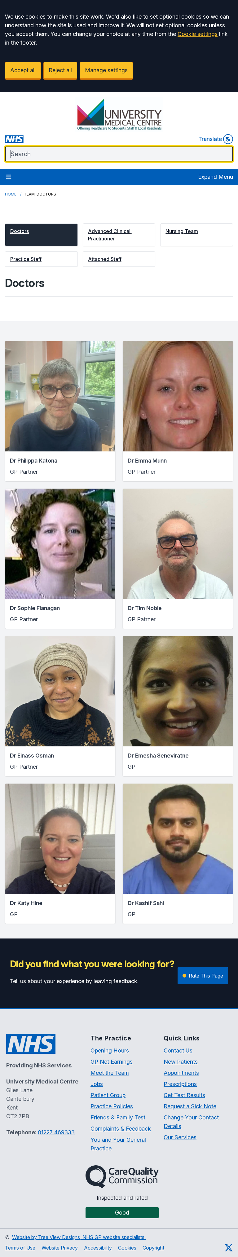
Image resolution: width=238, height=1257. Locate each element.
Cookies (127, 1248)
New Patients (181, 1061)
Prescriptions (180, 1084)
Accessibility (98, 1248)
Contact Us (178, 1050)
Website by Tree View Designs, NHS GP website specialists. (79, 1237)
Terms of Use (20, 1248)
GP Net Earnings (111, 1061)
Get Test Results (184, 1095)
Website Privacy (60, 1248)
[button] (41, 234)
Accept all (23, 70)
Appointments (181, 1073)
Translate (210, 139)
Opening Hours (109, 1050)
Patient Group (108, 1095)
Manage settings (106, 70)
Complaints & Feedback (120, 1128)
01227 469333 (56, 1132)
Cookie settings (198, 34)
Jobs (96, 1084)
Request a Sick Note (190, 1106)
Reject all (60, 70)
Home (10, 194)
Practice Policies (111, 1106)
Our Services (180, 1137)
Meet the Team (109, 1073)
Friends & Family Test (117, 1117)
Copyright (153, 1248)
